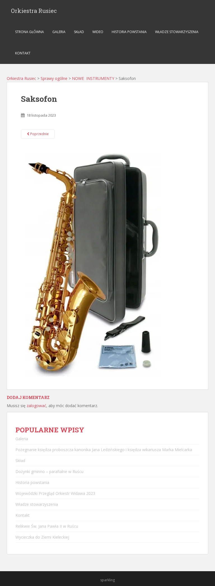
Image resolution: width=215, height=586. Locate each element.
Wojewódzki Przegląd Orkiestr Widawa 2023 (55, 493)
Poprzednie (39, 133)
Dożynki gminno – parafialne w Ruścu (49, 471)
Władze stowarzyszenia (176, 31)
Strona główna (29, 31)
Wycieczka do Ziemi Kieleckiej (42, 537)
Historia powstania (129, 31)
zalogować (36, 405)
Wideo (97, 31)
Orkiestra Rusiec (34, 10)
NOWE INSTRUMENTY (93, 78)
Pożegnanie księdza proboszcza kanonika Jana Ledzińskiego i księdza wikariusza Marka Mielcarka (103, 449)
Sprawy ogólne (54, 78)
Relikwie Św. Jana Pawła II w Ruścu (46, 526)
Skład (79, 31)
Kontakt (23, 53)
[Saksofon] (91, 264)
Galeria (59, 31)
